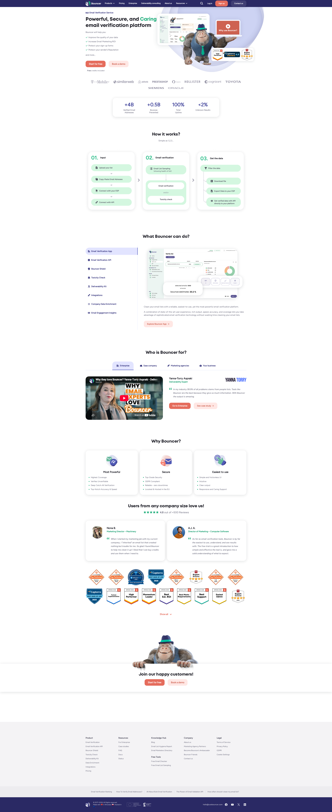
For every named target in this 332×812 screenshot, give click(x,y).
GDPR (219, 750)
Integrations (90, 767)
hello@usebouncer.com (213, 804)
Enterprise (133, 3)
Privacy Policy (222, 746)
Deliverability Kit (92, 759)
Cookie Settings (223, 754)
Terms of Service (223, 742)
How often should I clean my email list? (223, 792)
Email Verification (93, 742)
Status (121, 759)
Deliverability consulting (151, 3)
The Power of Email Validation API (189, 792)
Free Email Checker (159, 761)
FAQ (120, 750)
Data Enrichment (92, 763)
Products (108, 3)
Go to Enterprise (179, 406)
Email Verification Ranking (101, 792)
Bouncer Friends (190, 754)
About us (168, 3)
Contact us (238, 3)
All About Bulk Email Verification (159, 792)
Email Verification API (94, 746)
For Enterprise (124, 742)
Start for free (95, 64)
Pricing (122, 3)
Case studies (123, 746)
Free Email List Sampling (161, 765)
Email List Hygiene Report (161, 746)
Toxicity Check (92, 754)
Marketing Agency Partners (195, 746)
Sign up (222, 3)
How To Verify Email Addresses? (129, 792)
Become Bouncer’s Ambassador (197, 750)
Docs (120, 754)
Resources (180, 3)
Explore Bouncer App (157, 324)
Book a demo (118, 64)
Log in (209, 3)
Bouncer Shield (92, 750)
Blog (153, 742)
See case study (204, 406)
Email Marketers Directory (161, 750)
